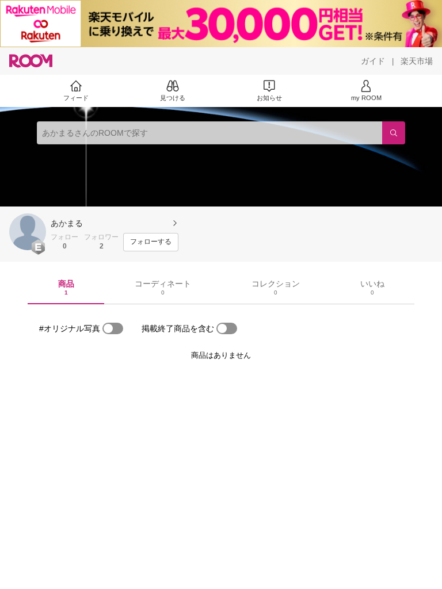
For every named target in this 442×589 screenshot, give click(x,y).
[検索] (393, 132)
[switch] (112, 328)
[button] (27, 231)
